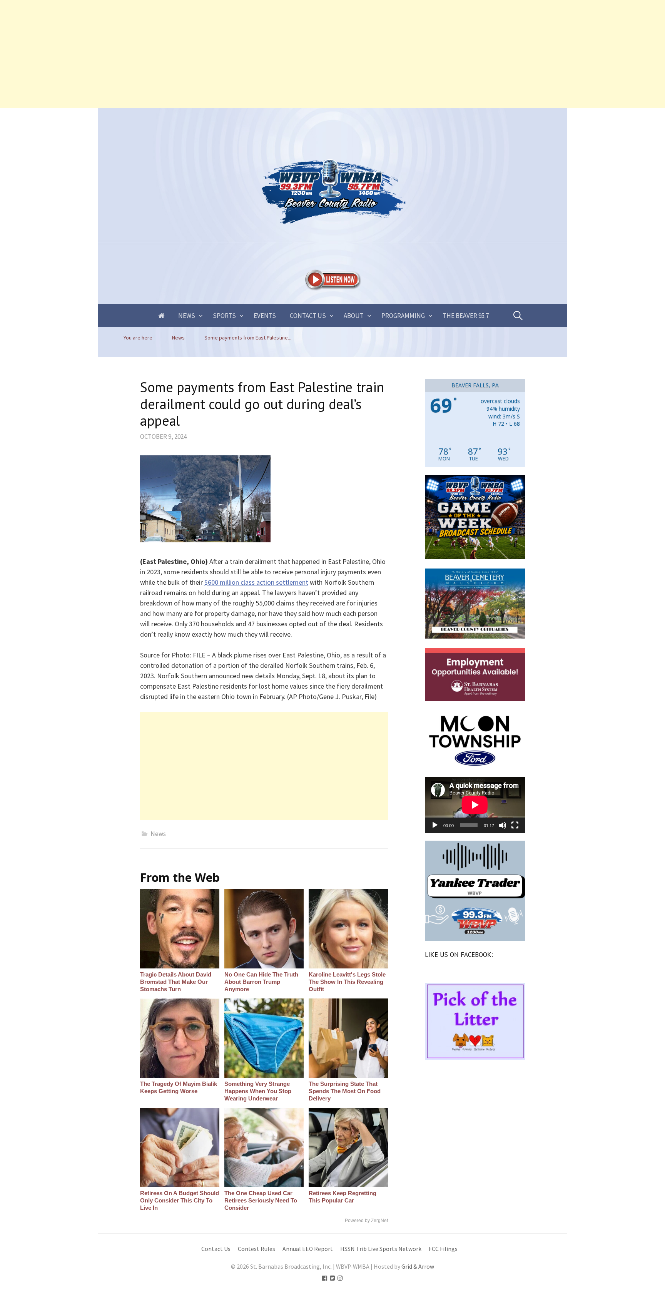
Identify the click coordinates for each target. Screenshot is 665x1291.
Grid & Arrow (417, 1266)
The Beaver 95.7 (466, 315)
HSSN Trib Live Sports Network (380, 1249)
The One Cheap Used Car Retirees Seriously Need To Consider (260, 1200)
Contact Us (308, 315)
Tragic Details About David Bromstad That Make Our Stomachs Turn (175, 981)
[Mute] (502, 825)
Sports (224, 315)
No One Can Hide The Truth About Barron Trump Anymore (261, 981)
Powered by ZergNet (366, 1220)
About (354, 315)
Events (265, 315)
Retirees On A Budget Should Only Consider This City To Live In (179, 1200)
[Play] (435, 825)
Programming (403, 315)
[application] (475, 805)
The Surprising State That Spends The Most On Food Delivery (345, 1091)
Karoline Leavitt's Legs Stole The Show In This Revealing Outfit (347, 981)
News (186, 315)
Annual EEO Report (307, 1249)
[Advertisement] (231, 54)
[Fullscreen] (515, 825)
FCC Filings (443, 1249)
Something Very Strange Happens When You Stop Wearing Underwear (257, 1091)
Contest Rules (256, 1249)
